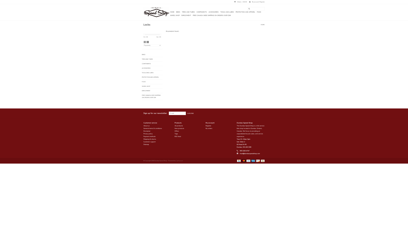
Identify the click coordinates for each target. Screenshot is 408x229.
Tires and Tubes (188, 12)
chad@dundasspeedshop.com (250, 154)
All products (179, 126)
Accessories (214, 12)
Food (259, 12)
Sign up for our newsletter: (155, 113)
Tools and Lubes (227, 12)
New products (179, 128)
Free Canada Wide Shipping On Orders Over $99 (212, 15)
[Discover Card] (257, 161)
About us (146, 126)
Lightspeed (179, 161)
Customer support (149, 142)
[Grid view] (145, 42)
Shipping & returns (149, 139)
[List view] (148, 42)
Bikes (178, 12)
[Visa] (248, 161)
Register (208, 126)
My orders (209, 128)
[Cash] (262, 161)
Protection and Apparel (245, 12)
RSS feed (178, 136)
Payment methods (149, 136)
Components (202, 12)
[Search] (249, 8)
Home (172, 12)
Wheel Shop (175, 15)
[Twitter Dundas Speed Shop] (259, 113)
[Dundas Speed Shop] (156, 12)
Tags (176, 134)
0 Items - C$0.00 (242, 2)
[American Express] (253, 161)
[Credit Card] (238, 161)
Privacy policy (148, 134)
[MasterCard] (243, 161)
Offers (177, 131)
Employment (186, 15)
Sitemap (146, 144)
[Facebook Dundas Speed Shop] (255, 113)
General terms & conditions (152, 128)
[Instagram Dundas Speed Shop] (263, 113)
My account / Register (258, 2)
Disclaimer (146, 131)
